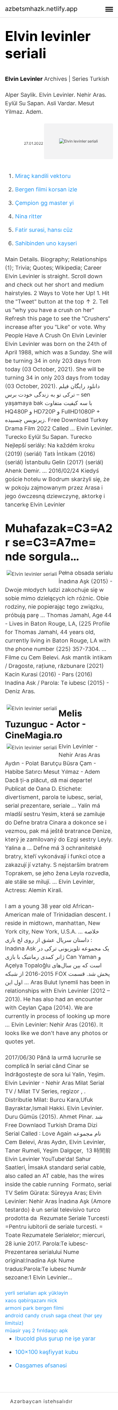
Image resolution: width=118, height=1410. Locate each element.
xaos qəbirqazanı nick (31, 1300)
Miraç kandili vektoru (42, 176)
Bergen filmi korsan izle (46, 189)
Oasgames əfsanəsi (41, 1365)
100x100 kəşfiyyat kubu (46, 1352)
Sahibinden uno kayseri (46, 243)
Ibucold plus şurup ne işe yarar (55, 1338)
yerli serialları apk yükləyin (36, 1293)
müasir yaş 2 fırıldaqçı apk (36, 1330)
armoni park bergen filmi (34, 1308)
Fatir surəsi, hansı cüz (44, 229)
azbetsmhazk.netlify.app (41, 9)
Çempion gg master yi (44, 203)
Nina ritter (28, 216)
